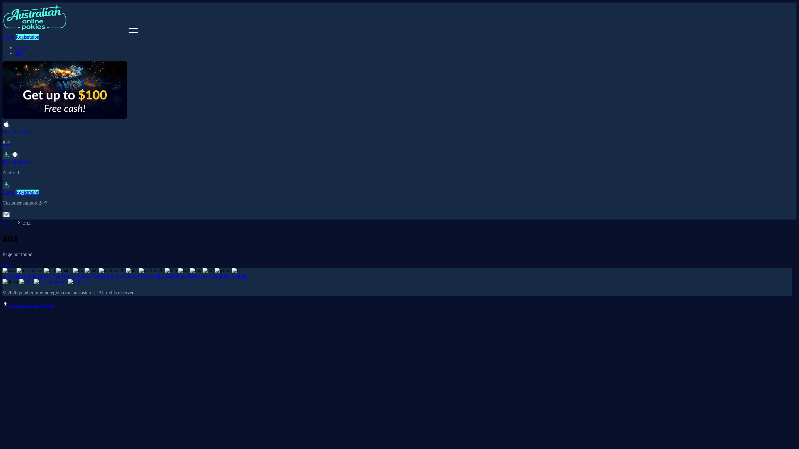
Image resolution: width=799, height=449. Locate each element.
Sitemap (240, 276)
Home (21, 47)
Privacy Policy (75, 276)
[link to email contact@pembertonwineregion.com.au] (6, 216)
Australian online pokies (26, 276)
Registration (27, 37)
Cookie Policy (105, 276)
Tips (19, 53)
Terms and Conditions (208, 276)
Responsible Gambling (163, 276)
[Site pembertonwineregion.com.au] (64, 31)
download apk (31, 305)
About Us (130, 276)
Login (8, 37)
